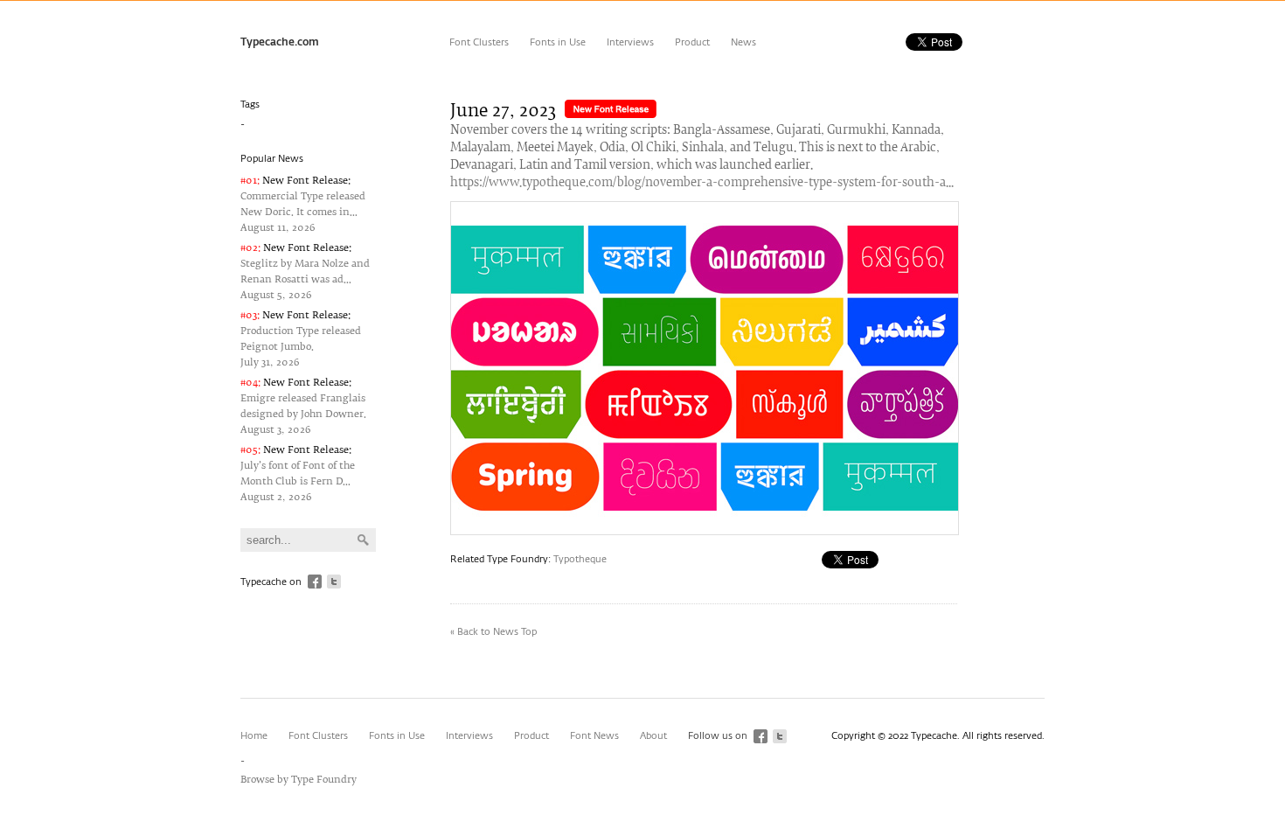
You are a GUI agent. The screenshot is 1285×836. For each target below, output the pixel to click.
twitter (334, 582)
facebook (315, 582)
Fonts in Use (558, 42)
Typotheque (580, 559)
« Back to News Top (493, 632)
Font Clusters (479, 42)
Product (692, 42)
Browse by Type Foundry (298, 779)
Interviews (630, 42)
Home (253, 736)
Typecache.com (279, 43)
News (743, 42)
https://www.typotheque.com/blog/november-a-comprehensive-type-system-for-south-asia (703, 183)
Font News (594, 736)
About (653, 736)
